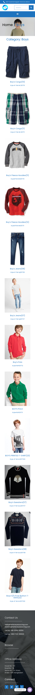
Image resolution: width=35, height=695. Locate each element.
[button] (17, 13)
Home (7, 24)
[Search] (31, 7)
